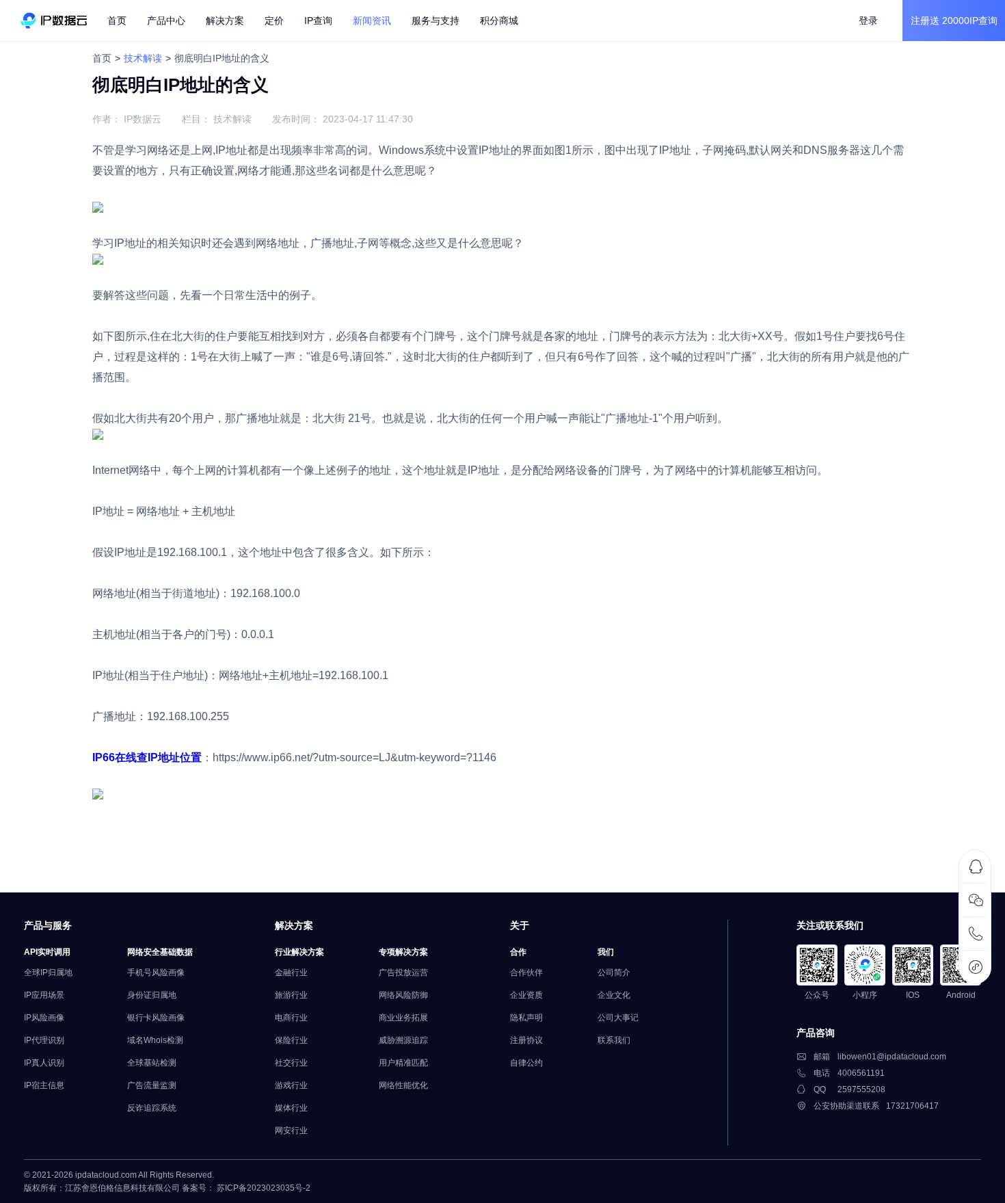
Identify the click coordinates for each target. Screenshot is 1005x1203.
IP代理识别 (44, 1040)
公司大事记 (618, 1017)
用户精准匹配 (403, 1063)
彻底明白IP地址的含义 (221, 58)
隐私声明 (526, 1017)
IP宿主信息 (44, 1085)
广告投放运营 (403, 972)
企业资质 (526, 995)
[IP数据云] (54, 20)
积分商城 (499, 20)
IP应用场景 (44, 995)
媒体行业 (291, 1108)
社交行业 (291, 1063)
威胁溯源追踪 (403, 1040)
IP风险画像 (44, 1017)
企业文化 (614, 995)
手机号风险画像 (156, 972)
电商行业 (291, 1017)
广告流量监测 (151, 1085)
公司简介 (614, 972)
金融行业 (291, 972)
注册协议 (526, 1040)
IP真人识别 (44, 1063)
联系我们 (614, 1040)
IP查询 (318, 20)
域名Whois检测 (155, 1040)
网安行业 (291, 1130)
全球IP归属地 (48, 972)
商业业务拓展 (403, 1017)
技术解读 (143, 58)
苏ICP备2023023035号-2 (263, 1188)
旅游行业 (291, 995)
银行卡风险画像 (156, 1017)
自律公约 (526, 1063)
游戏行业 (291, 1085)
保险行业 (291, 1040)
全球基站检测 (151, 1063)
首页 (116, 20)
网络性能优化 (403, 1085)
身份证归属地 (151, 995)
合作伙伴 (526, 972)
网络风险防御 (403, 995)
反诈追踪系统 (151, 1108)
